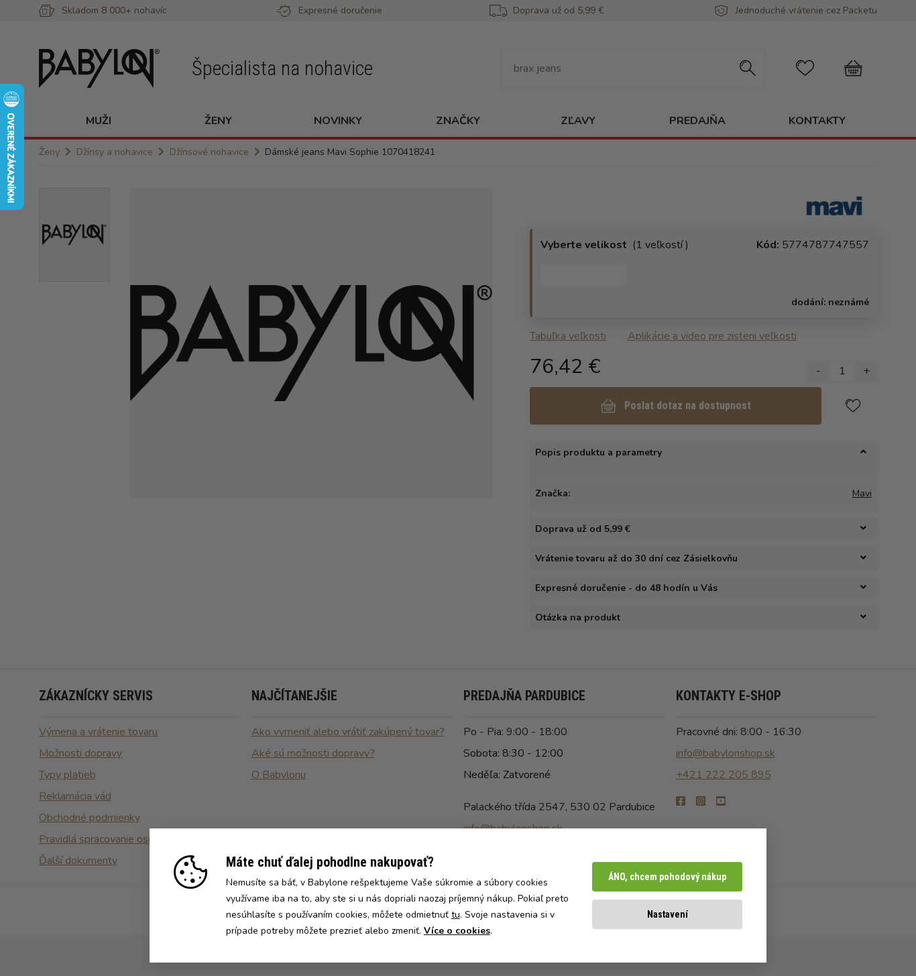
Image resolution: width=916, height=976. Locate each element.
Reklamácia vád (75, 796)
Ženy (218, 120)
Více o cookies (457, 930)
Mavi (862, 493)
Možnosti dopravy (80, 753)
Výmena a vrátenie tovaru (98, 731)
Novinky (338, 120)
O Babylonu (278, 774)
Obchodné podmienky (89, 817)
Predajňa (697, 120)
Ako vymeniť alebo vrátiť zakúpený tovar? (348, 731)
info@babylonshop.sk (725, 753)
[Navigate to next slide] (475, 343)
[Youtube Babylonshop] (721, 802)
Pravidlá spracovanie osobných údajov (127, 839)
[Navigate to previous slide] (147, 343)
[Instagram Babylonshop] (700, 802)
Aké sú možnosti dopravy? (313, 753)
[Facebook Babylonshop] (680, 802)
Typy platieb (67, 774)
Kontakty (817, 120)
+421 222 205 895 (723, 774)
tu (455, 914)
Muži (98, 120)
